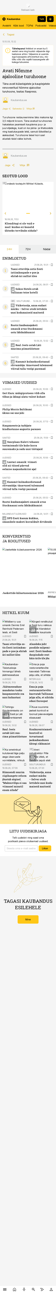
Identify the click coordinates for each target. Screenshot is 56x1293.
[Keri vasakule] (5, 213)
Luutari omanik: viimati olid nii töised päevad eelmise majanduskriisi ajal (19, 465)
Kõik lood (18, 25)
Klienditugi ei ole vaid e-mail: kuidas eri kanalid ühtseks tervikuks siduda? (21, 227)
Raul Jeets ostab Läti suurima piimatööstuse (14, 733)
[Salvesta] (52, 265)
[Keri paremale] (51, 213)
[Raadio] (24, 1289)
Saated (15, 357)
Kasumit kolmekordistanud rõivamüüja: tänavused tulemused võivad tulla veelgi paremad (31, 365)
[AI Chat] (42, 1289)
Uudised (15, 265)
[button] (21, 848)
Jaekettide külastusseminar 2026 (23, 593)
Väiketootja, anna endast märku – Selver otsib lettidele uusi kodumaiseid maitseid (29, 309)
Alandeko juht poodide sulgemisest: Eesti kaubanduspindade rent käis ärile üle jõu (40, 651)
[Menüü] (5, 1289)
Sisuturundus (24, 301)
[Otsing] (33, 1289)
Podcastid (40, 25)
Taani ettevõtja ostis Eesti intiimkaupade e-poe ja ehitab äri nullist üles (27, 272)
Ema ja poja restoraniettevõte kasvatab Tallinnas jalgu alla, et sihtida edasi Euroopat (41, 693)
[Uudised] (14, 1289)
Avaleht (6, 25)
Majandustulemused (14, 514)
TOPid (29, 25)
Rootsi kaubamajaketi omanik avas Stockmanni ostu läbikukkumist (27, 329)
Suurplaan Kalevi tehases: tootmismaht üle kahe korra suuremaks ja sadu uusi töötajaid (22, 445)
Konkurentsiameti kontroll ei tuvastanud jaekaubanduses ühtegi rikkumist (40, 736)
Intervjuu (35, 679)
